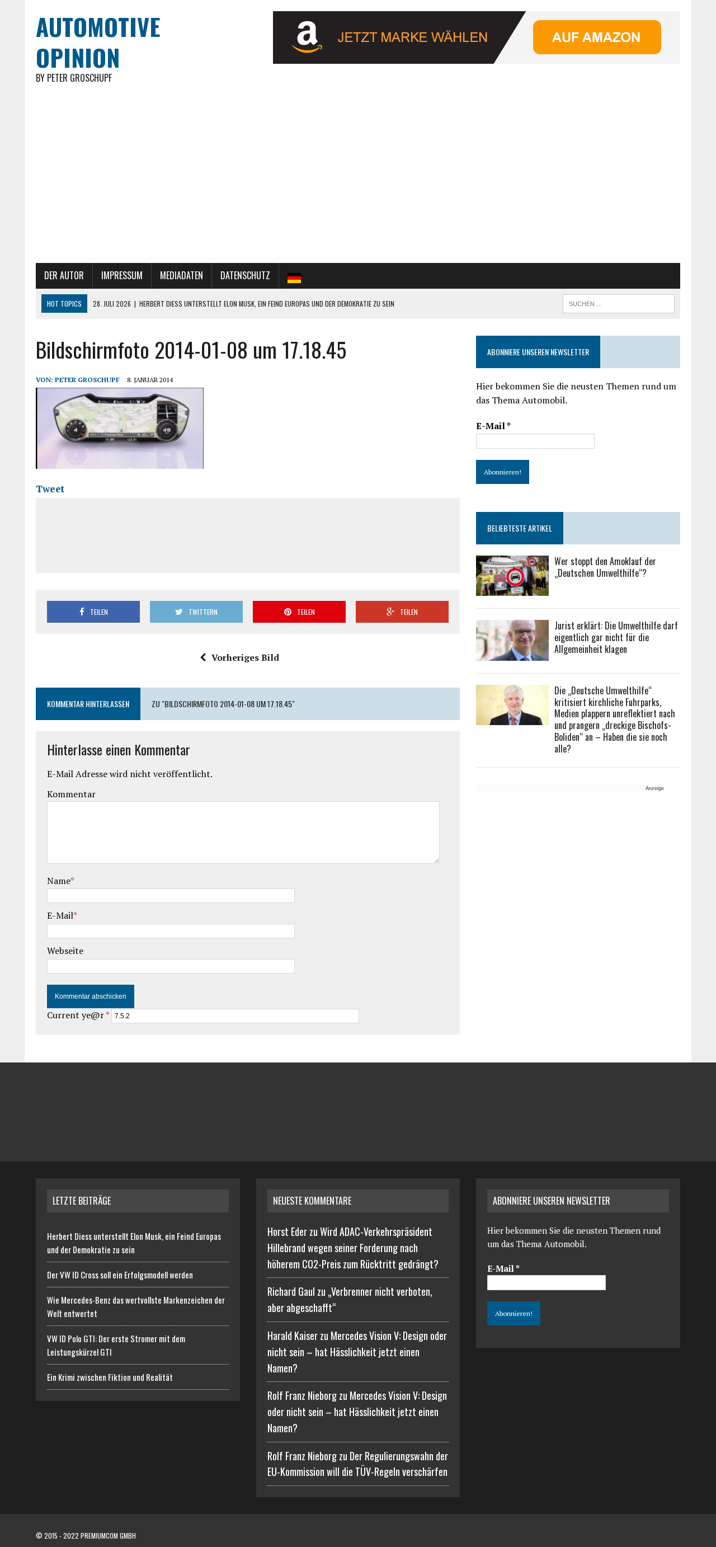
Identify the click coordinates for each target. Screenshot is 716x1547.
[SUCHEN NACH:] (619, 302)
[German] (294, 276)
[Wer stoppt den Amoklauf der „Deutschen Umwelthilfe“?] (512, 588)
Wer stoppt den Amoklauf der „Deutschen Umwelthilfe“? (605, 567)
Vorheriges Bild (245, 657)
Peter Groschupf (87, 379)
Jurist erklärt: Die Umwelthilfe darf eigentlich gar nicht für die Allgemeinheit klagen (616, 637)
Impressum (122, 275)
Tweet (50, 488)
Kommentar (71, 794)
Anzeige (655, 788)
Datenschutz (245, 275)
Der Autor (64, 275)
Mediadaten (181, 275)
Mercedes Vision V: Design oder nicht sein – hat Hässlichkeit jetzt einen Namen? (357, 1351)
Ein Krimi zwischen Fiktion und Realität (110, 1377)
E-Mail (60, 915)
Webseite (65, 950)
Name (58, 880)
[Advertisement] (358, 179)
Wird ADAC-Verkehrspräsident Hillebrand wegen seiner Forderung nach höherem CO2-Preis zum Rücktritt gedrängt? (353, 1247)
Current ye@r (78, 1015)
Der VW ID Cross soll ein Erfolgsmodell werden (120, 1274)
